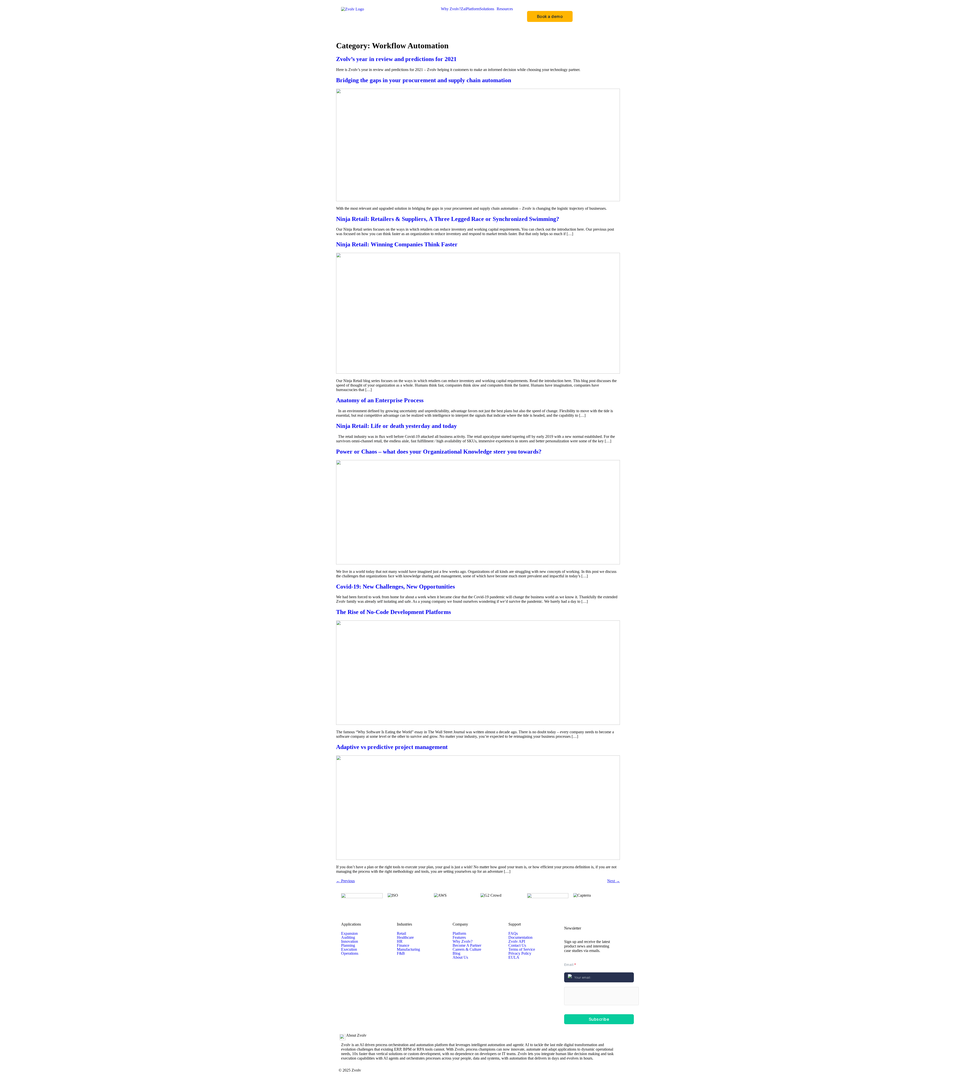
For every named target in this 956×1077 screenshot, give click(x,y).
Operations (349, 953)
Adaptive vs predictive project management (392, 747)
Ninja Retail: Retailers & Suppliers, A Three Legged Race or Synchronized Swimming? (447, 219)
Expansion (349, 934)
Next (613, 881)
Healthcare (405, 938)
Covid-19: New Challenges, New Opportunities (395, 586)
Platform (472, 9)
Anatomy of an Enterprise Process (379, 400)
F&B (401, 953)
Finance (403, 945)
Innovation (349, 941)
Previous (345, 881)
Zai (463, 9)
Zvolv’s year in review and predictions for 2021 (396, 59)
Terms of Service (521, 949)
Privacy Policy (519, 953)
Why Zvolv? (451, 9)
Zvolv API (516, 941)
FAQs (513, 934)
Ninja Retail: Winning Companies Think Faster (397, 244)
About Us (460, 957)
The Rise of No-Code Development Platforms (393, 612)
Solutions (486, 9)
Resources (505, 9)
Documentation (520, 938)
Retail (401, 934)
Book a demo (550, 16)
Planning (348, 945)
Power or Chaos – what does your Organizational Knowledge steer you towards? (438, 451)
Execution (349, 949)
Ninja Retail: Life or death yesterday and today (396, 426)
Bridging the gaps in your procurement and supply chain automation (423, 80)
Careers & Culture (467, 949)
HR (400, 941)
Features (459, 938)
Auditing (348, 938)
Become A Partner (467, 945)
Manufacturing (408, 949)
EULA (513, 957)
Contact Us (517, 945)
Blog (456, 953)
